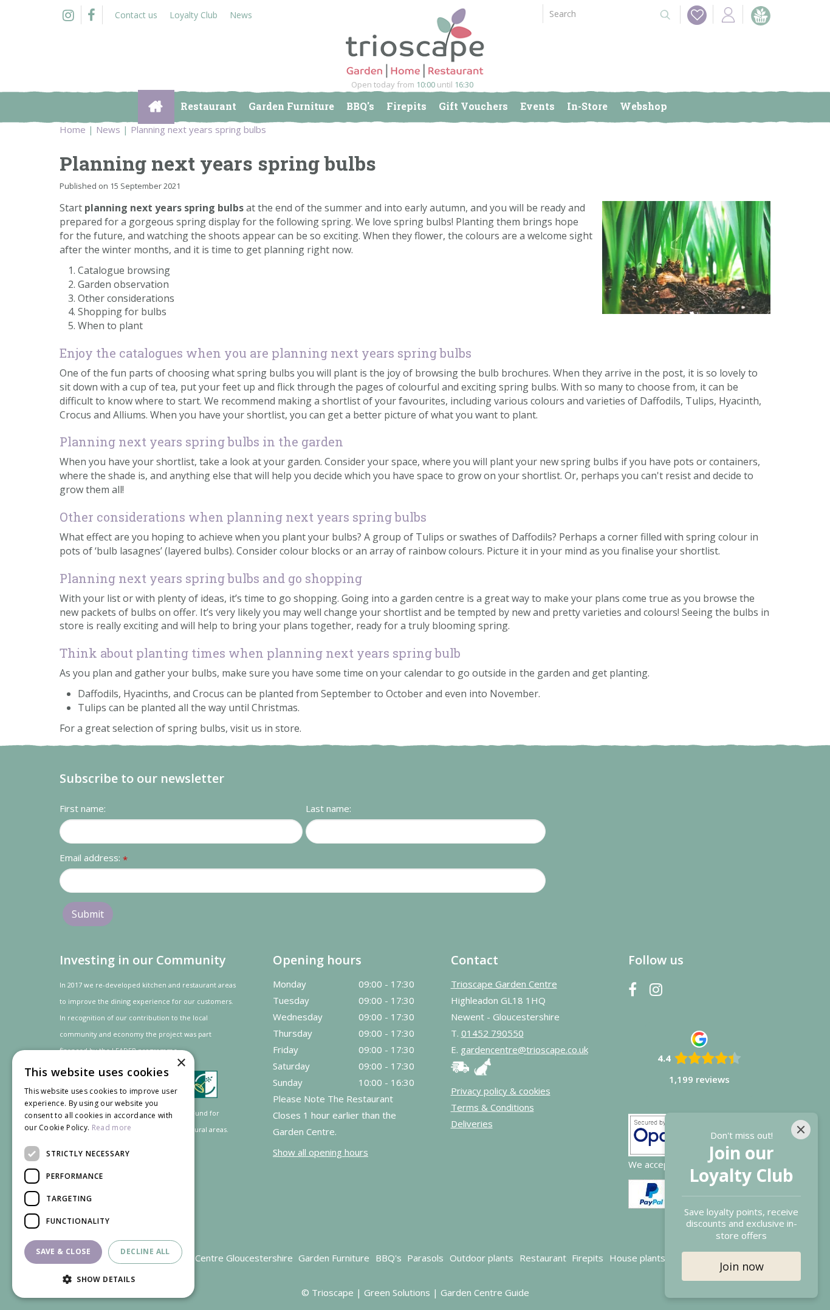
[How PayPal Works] (651, 1193)
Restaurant (543, 1258)
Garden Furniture (333, 1258)
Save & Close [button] (63, 1251)
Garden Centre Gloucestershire (227, 1258)
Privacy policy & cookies (500, 1091)
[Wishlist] (697, 15)
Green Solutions (397, 1292)
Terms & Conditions (492, 1107)
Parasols (425, 1258)
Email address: (94, 858)
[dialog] (103, 1174)
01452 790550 (492, 1033)
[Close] (801, 1129)
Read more (112, 1127)
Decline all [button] (145, 1251)
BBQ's (389, 1258)
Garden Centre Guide (485, 1292)
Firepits (587, 1258)
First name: (83, 808)
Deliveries (472, 1123)
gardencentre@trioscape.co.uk (524, 1049)
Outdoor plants (481, 1258)
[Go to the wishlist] (693, 14)
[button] (103, 1279)
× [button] (180, 1063)
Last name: (328, 808)
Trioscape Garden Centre (504, 984)
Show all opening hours (320, 1152)
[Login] (728, 14)
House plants (637, 1258)
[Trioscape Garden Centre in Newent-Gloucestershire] (415, 43)
